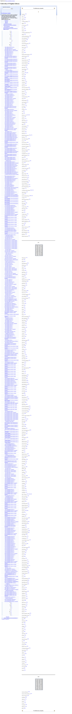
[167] (27, 400)
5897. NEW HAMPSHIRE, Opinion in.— (10, 444)
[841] (24, 585)
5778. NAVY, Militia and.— (8, 280)
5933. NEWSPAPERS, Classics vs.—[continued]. (11, 492)
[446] (25, 34)
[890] (25, 76)
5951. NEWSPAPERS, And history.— (10, 519)
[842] (27, 543)
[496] (25, 329)
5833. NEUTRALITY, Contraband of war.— (10, 349)
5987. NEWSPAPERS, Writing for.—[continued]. (11, 561)
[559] (24, 312)
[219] (24, 637)
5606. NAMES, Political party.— (9, 52)
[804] (24, 266)
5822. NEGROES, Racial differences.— (10, 334)
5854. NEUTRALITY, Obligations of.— (10, 380)
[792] (25, 94)
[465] (27, 65)
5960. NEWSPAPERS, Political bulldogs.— (10, 530)
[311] (25, 325)
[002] (25, 347)
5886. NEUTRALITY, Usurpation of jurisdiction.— (11, 425)
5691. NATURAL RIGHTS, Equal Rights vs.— (11, 166)
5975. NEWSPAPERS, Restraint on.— (10, 547)
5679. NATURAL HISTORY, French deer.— (10, 150)
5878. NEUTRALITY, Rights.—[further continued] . (11, 414)
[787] (24, 19)
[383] (25, 270)
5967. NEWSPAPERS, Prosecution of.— (10, 538)
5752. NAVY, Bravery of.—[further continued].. (11, 247)
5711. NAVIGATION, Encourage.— (9, 190)
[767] (27, 664)
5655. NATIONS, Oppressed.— (9, 120)
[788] (27, 39)
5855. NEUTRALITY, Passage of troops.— (10, 381)
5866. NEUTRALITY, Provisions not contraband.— (11, 397)
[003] (25, 83)
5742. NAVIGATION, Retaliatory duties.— (10, 234)
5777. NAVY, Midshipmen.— (9, 279)
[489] (25, 589)
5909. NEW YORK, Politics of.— (9, 463)
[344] (26, 327)
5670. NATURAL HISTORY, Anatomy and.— (11, 138)
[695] (26, 420)
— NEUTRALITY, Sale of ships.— (9, 421)
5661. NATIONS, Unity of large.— (9, 127)
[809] (27, 296)
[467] (24, 450)
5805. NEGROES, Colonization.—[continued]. (11, 311)
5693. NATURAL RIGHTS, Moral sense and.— (11, 168)
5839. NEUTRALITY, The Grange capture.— (11, 357)
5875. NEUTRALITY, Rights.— (9, 411)
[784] (25, 28)
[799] (28, 175)
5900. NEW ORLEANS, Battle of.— (9, 449)
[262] (24, 305)
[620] (28, 177)
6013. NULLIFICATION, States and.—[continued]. (11, 601)
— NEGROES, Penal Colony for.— (9, 333)
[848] (26, 666)
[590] (26, 67)
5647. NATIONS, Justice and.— (9, 111)
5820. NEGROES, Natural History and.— (10, 331)
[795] (25, 140)
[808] (27, 290)
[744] (28, 219)
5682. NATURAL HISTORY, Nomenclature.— (11, 154)
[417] (26, 120)
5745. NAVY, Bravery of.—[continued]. (10, 239)
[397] (26, 706)
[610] (26, 122)
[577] (29, 316)
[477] (24, 655)
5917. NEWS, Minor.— (8, 472)
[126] (25, 332)
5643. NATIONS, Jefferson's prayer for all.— (11, 106)
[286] (26, 481)
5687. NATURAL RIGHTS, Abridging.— (10, 161)
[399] (25, 402)
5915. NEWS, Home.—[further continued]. (10, 470)
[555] (28, 149)
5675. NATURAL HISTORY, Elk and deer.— (10, 145)
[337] (25, 118)
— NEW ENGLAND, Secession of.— (10, 443)
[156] (26, 387)
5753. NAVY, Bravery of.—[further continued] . (11, 248)
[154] (29, 294)
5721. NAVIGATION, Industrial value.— (10, 205)
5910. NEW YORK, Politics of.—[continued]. (11, 464)
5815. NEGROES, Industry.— (9, 325)
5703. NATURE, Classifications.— (9, 181)
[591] (26, 208)
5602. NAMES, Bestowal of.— (9, 48)
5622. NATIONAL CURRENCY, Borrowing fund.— (11, 75)
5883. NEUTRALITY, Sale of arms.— (10, 420)
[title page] (6, 21)
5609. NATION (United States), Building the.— (11, 56)
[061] (26, 642)
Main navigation (12, 0)
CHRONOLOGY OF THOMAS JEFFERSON (9, 25)
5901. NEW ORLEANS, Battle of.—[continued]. (11, 450)
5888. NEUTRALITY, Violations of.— (10, 428)
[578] (28, 318)
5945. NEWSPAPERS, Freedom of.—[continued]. (11, 510)
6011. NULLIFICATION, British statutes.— (10, 599)
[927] (29, 565)
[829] (27, 404)
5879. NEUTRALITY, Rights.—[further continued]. (11, 415)
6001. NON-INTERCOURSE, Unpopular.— (10, 582)
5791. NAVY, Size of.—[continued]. (9, 295)
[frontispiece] (6, 20)
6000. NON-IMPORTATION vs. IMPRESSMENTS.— (12, 581)
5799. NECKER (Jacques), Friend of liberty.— (11, 304)
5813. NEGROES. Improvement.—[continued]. (11, 323)
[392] (28, 61)
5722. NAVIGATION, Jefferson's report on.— (11, 206)
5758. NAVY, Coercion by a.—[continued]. (10, 256)
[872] (26, 428)
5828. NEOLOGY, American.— (9, 342)
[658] (24, 622)
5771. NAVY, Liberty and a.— (9, 272)
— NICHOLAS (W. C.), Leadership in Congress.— (11, 571)
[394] (25, 488)
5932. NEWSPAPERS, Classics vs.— (9, 491)
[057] (24, 111)
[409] (24, 708)
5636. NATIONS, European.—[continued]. (10, 98)
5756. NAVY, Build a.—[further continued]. (10, 251)
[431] (26, 105)
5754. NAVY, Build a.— (8, 249)
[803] (24, 261)
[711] (26, 514)
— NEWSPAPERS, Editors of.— (9, 496)
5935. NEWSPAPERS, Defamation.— (10, 495)
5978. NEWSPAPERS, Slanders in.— (9, 551)
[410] (25, 336)
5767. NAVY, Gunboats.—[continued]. (10, 267)
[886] (25, 600)
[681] (26, 343)
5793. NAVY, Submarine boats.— (9, 297)
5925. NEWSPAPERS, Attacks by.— (9, 481)
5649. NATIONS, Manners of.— (9, 113)
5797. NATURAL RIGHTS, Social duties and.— (11, 173)
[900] (29, 89)
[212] (25, 277)
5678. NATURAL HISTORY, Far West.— (10, 149)
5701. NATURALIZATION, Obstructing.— (10, 179)
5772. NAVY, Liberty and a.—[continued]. (10, 273)
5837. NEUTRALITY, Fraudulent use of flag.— (11, 354)
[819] (28, 96)
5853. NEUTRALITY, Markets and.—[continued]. (11, 379)
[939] (28, 56)
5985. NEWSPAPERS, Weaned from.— (10, 559)
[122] (25, 349)
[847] (25, 659)
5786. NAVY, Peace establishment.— (9, 289)
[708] (24, 576)
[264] (25, 371)
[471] (26, 257)
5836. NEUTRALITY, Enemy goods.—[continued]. (11, 353)
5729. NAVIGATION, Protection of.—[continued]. (11, 214)
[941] (31, 54)
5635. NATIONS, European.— (9, 97)
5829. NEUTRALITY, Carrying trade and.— (10, 343)
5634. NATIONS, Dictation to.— (9, 96)
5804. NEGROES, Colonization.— (9, 310)
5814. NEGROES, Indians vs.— (9, 324)
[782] (27, 173)
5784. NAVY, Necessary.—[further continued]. (11, 287)
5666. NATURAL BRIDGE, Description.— (10, 133)
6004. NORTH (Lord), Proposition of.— (10, 588)
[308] (25, 457)
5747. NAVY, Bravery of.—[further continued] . (11, 241)
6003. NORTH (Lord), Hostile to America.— (10, 587)
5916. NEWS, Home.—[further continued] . (10, 471)
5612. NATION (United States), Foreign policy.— (11, 60)
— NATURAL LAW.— (8, 160)
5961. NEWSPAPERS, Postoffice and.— (10, 531)
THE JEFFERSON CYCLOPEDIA (8, 27)
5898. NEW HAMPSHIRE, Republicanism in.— (11, 445)
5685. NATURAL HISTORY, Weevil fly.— (10, 158)
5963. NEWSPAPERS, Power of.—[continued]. (11, 533)
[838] (24, 107)
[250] (25, 268)
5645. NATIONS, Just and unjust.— (9, 109)
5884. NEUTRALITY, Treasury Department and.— (11, 422)
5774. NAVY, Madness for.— (9, 275)
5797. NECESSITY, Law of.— (9, 302)
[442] (29, 226)
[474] (26, 492)
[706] (28, 495)
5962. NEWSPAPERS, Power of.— (9, 532)
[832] (28, 532)
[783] (24, 26)
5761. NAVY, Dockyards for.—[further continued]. (11, 259)
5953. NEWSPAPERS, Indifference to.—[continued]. (11, 521)
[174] (31, 32)
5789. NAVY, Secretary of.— (9, 293)
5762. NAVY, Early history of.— (9, 260)
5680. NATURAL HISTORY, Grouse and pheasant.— (12, 151)
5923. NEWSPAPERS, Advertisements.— (10, 479)
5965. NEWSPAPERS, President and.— (10, 536)
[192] (32, 195)
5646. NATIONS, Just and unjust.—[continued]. (11, 110)
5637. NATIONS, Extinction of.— (9, 99)
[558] (29, 221)
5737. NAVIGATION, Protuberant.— (10, 227)
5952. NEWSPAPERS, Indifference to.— (10, 520)
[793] (26, 129)
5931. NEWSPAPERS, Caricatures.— (9, 490)
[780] (25, 23)
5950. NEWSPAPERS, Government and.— (10, 518)
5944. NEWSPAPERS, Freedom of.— (10, 509)
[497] (25, 351)
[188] (31, 190)
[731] (29, 21)
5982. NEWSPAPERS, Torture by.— (9, 555)
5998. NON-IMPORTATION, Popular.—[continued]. (11, 579)
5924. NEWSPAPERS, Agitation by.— (10, 480)
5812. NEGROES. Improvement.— (9, 322)
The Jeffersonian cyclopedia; (6, 13)
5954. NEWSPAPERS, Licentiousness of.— (10, 522)
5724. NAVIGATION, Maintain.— (9, 208)
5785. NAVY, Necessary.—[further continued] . (11, 288)
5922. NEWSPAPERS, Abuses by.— (9, 478)
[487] (25, 303)
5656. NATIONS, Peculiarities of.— (9, 121)
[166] (27, 206)
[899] (24, 78)
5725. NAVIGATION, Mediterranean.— (10, 209)
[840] (28, 563)
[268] (24, 15)
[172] (25, 188)
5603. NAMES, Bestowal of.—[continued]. (10, 49)
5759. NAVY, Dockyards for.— (9, 257)
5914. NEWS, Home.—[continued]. (9, 469)
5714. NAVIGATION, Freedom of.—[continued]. (11, 194)
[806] (24, 288)
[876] (25, 193)
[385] (29, 168)
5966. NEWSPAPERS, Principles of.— (10, 537)
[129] (27, 281)
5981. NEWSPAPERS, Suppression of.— (10, 554)
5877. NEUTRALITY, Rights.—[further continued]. (11, 413)
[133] (26, 323)
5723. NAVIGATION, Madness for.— (10, 207)
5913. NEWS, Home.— (8, 468)
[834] (24, 545)
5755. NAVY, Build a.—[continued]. (9, 250)
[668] (27, 475)
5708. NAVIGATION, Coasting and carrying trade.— (12, 187)
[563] (28, 155)
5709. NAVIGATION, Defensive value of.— (10, 188)
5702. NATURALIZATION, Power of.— (10, 180)
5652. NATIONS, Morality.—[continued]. (10, 117)
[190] (29, 648)
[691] (27, 100)
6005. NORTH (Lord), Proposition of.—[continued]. (11, 589)
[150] (27, 536)
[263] (26, 283)
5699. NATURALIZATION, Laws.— (9, 177)
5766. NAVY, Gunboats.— (8, 266)
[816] (29, 367)
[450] (26, 448)
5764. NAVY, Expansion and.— (9, 264)
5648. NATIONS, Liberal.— (8, 112)
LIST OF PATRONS (7, 26)
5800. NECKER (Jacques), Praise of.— (10, 305)
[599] (25, 635)
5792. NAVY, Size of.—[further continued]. (10, 296)
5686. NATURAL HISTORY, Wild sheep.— (10, 159)
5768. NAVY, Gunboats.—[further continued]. (11, 268)
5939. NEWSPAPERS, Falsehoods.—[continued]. (11, 501)
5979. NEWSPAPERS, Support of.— (9, 552)
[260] (25, 131)
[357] (26, 334)
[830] (28, 521)
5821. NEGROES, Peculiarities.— (9, 332)
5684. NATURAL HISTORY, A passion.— (10, 157)
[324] (26, 461)
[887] (24, 338)
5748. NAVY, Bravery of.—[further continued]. (11, 242)
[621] (25, 362)
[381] (29, 153)
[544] (26, 433)
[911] (29, 184)
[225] (25, 301)
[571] (25, 314)
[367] (25, 662)
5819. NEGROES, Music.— (8, 330)
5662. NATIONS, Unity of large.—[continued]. (11, 128)
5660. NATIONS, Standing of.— (9, 126)
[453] (26, 133)
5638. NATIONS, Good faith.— (9, 100)
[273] (26, 85)
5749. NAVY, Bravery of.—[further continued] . (11, 243)
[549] (27, 431)
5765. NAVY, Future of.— (8, 265)
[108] (26, 609)
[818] (24, 369)
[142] (30, 415)
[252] (26, 596)
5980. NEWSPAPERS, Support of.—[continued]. (11, 553)
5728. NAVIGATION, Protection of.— (10, 213)
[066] (24, 307)
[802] (25, 17)
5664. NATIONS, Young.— (8, 131)
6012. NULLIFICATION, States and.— (10, 600)
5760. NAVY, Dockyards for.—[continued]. (10, 258)
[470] (26, 490)
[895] (27, 519)
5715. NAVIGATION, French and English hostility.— (12, 195)
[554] (24, 435)
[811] (26, 358)
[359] (29, 43)
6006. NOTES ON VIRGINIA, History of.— (10, 591)
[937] (26, 41)
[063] (26, 166)
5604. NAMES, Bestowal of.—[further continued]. (11, 50)
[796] (28, 164)
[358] (26, 389)
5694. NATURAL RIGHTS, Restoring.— (10, 169)
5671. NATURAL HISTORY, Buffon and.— (10, 139)
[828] (29, 455)
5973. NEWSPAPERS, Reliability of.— (10, 545)
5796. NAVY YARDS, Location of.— (10, 301)
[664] (25, 98)
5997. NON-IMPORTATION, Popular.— (10, 578)
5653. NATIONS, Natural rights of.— (10, 118)
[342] (24, 574)
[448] (25, 541)
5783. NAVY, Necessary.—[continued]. (10, 286)
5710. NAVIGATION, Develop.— (9, 189)
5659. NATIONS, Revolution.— (9, 125)
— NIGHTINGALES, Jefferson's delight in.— (11, 572)
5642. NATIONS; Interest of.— (9, 105)
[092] (29, 578)
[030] (30, 160)
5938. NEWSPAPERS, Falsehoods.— (9, 500)
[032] (25, 162)
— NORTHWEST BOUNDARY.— (9, 590)
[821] (24, 439)
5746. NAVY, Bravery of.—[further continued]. (11, 240)
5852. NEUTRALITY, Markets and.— (10, 378)
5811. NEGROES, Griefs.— (8, 321)
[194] (33, 190)
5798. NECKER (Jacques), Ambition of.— (10, 303)
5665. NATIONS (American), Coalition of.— (10, 132)
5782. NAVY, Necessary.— (8, 285)
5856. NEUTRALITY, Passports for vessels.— (11, 382)
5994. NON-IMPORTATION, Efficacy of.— (10, 573)
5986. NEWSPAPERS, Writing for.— (9, 560)
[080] (25, 470)
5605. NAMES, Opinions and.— (9, 51)
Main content (8, 0)
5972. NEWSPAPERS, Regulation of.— (10, 544)
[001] (25, 552)
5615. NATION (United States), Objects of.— (11, 64)
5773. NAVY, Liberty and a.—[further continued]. (11, 274)
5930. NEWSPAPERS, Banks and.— (9, 489)
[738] (28, 232)
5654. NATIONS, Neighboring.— (9, 119)
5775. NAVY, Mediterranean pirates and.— (10, 276)
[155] (26, 292)
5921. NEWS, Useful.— (8, 477)
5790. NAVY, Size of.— (8, 294)
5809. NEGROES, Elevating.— (9, 317)
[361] (26, 391)
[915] (25, 629)
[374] (30, 615)
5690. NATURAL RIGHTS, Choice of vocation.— (11, 165)
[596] (26, 274)
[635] (26, 356)
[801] (28, 182)
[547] (26, 508)
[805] (29, 279)
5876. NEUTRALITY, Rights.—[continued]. (10, 412)
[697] (24, 422)
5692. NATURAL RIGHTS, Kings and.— (10, 167)
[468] (24, 670)
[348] (30, 613)
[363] (25, 702)
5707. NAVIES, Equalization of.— (9, 186)
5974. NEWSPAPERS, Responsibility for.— (10, 546)
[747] (25, 373)
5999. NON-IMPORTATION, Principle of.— (10, 580)
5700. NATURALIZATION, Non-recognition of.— (11, 178)
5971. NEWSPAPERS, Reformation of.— (10, 543)
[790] (28, 63)
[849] (24, 393)
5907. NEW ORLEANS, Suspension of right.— (11, 460)
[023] (26, 633)
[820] (25, 417)
